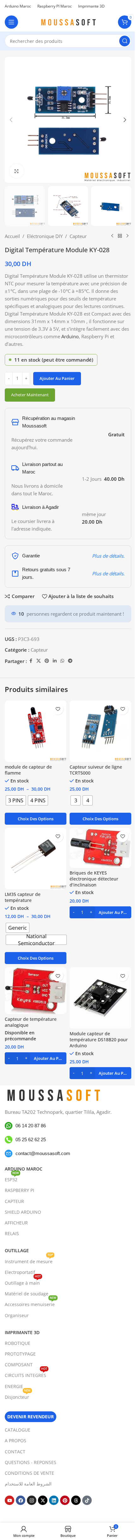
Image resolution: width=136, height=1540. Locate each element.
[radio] (16, 800)
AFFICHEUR (16, 1223)
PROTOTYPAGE (20, 1354)
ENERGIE (14, 1386)
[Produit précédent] (112, 236)
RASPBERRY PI (19, 1190)
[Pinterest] (65, 1500)
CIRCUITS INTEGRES (26, 1374)
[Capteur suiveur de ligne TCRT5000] (100, 731)
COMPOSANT (19, 1365)
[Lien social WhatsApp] (62, 661)
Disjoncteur (18, 1396)
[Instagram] (31, 1500)
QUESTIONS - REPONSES (30, 1462)
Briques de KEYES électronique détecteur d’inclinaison (94, 879)
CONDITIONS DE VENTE (29, 1473)
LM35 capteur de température (22, 897)
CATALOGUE (17, 1430)
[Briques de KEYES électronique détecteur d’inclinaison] (100, 848)
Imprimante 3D (22, 1332)
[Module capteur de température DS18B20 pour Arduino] (100, 998)
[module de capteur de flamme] (35, 731)
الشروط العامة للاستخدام (28, 1484)
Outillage (17, 1250)
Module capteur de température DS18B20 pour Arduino (99, 1040)
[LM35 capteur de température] (35, 858)
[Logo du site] (68, 21)
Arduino (70, 336)
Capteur (78, 236)
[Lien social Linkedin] (55, 661)
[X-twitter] (42, 1500)
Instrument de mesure (29, 1260)
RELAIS (12, 1233)
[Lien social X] (38, 661)
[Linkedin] (54, 1500)
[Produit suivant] (127, 236)
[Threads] (76, 1500)
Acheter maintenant (30, 395)
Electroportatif (20, 1272)
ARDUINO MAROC (23, 1169)
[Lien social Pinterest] (47, 661)
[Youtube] (9, 1500)
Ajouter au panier (57, 378)
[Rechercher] (124, 41)
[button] (11, 119)
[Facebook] (20, 1500)
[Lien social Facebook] (30, 661)
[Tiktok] (87, 1500)
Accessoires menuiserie (30, 1303)
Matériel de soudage (26, 1294)
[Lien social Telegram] (70, 661)
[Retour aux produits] (120, 236)
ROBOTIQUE (17, 1343)
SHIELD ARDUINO (23, 1212)
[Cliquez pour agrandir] (16, 171)
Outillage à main (23, 1282)
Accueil (12, 236)
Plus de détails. (108, 556)
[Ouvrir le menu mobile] (11, 22)
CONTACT (15, 1452)
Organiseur (17, 1315)
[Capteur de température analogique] (35, 990)
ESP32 (12, 1178)
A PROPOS (15, 1441)
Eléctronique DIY (45, 236)
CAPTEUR (14, 1201)
